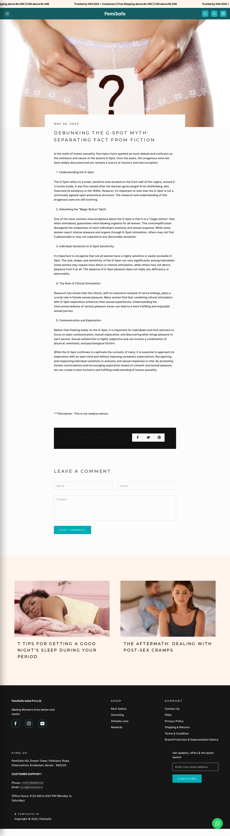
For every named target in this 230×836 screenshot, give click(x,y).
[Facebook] (15, 723)
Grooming (117, 715)
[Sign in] (214, 13)
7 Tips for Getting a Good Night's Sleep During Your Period (57, 650)
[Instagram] (29, 723)
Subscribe (187, 778)
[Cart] (223, 13)
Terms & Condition (177, 733)
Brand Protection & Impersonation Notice (191, 739)
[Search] (205, 13)
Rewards (116, 727)
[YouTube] (42, 723)
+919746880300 (32, 783)
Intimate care (119, 721)
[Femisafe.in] (115, 13)
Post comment (72, 530)
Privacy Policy (174, 721)
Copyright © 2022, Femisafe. (33, 819)
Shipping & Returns (177, 727)
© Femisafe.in (26, 813)
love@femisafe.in (31, 787)
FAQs (168, 715)
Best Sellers (119, 708)
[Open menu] (7, 13)
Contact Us (172, 708)
